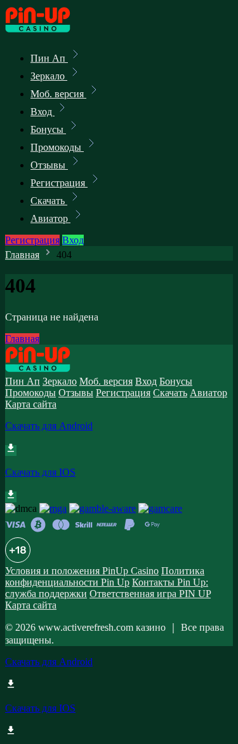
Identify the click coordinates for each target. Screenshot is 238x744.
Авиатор (50, 218)
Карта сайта (30, 404)
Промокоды (57, 147)
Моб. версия (58, 93)
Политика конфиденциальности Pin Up (104, 576)
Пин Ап (49, 58)
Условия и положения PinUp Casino (82, 570)
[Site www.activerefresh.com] (48, 30)
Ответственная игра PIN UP (150, 593)
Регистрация (59, 182)
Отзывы (49, 165)
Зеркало (48, 76)
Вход (42, 111)
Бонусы (48, 129)
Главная (22, 254)
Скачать (48, 200)
